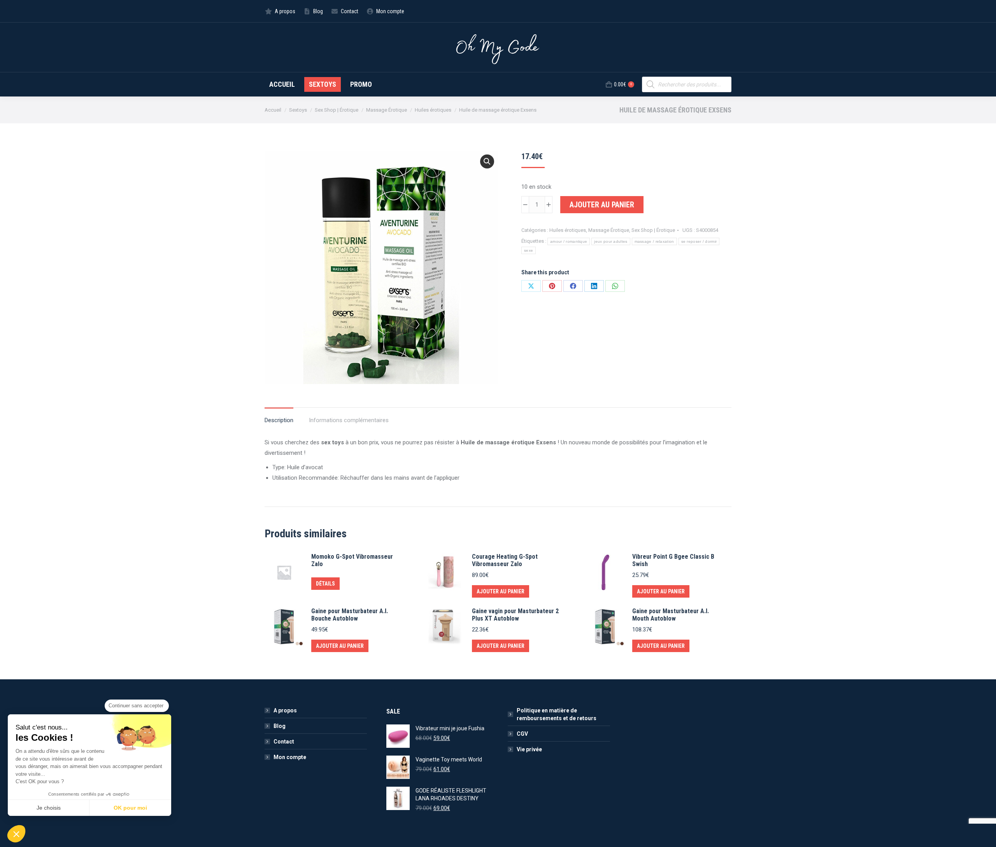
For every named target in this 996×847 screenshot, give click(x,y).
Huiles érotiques (567, 230)
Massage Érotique (608, 230)
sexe (528, 250)
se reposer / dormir (699, 241)
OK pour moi (130, 808)
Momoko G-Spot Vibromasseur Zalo (352, 560)
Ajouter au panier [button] (500, 591)
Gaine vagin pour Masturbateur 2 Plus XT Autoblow (515, 614)
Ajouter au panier (602, 204)
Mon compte (290, 757)
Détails (325, 583)
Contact (284, 741)
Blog (280, 726)
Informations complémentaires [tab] (349, 420)
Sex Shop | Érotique (653, 230)
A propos (285, 710)
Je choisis (49, 808)
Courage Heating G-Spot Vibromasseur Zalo (505, 560)
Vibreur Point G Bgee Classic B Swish (673, 560)
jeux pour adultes (610, 241)
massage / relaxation (654, 241)
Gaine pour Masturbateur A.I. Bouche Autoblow (349, 614)
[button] (487, 161)
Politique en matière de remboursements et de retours (556, 714)
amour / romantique (568, 241)
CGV (522, 734)
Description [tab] (279, 420)
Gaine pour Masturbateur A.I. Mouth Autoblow (670, 614)
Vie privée (529, 749)
